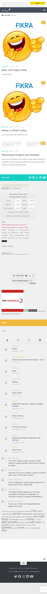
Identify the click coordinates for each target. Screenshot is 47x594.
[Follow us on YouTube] (44, 177)
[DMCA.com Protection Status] (30, 311)
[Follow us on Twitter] (30, 177)
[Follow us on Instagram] (37, 177)
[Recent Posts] (29, 340)
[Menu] (44, 10)
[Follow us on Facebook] (33, 177)
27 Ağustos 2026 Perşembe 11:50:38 (15, 185)
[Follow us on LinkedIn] (40, 177)
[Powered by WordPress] (16, 571)
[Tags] (39, 340)
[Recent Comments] (18, 340)
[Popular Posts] (7, 340)
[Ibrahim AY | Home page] (7, 10)
